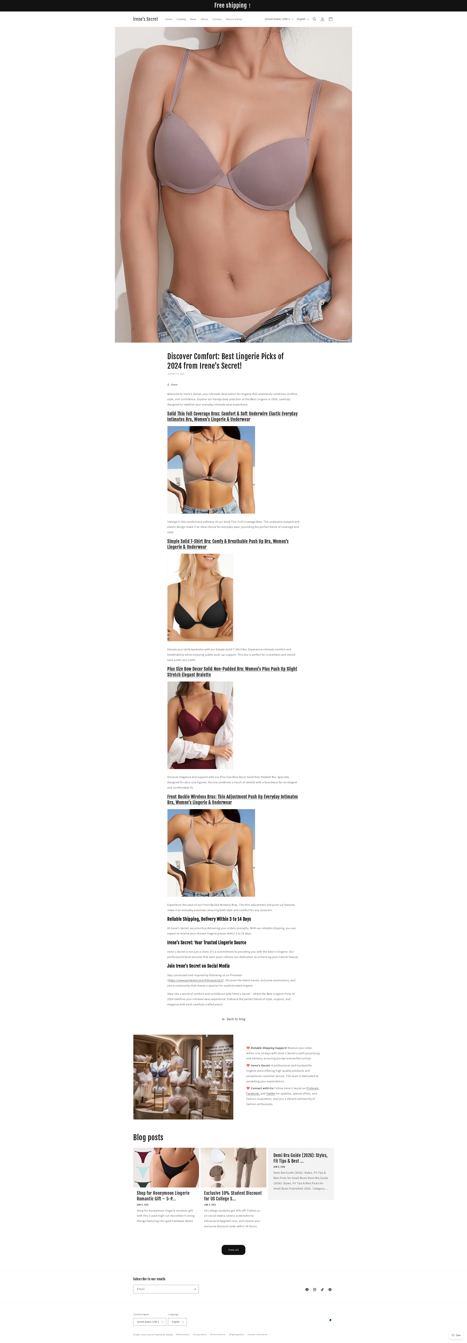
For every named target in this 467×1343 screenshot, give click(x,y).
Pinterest (312, 1088)
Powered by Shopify (163, 1334)
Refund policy (182, 1334)
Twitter (270, 1093)
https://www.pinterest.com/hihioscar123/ (195, 980)
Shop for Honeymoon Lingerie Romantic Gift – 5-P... (163, 1196)
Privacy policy (200, 1334)
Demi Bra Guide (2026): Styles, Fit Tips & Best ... (300, 1158)
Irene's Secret (147, 1334)
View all (233, 1249)
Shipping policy (236, 1334)
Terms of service (217, 1334)
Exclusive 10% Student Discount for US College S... (233, 1196)
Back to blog (236, 1019)
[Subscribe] (195, 1289)
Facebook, (253, 1093)
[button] (314, 19)
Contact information (257, 1334)
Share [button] (174, 384)
